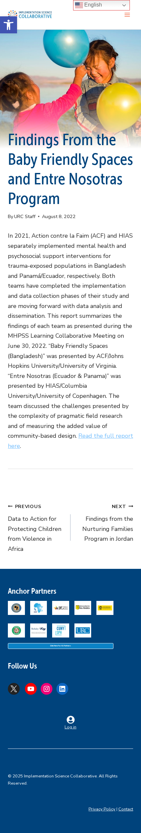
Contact (125, 809)
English (92, 5)
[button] (8, 24)
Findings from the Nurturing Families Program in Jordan (107, 523)
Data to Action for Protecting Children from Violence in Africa (34, 528)
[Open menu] (127, 14)
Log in (70, 727)
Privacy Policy (102, 809)
